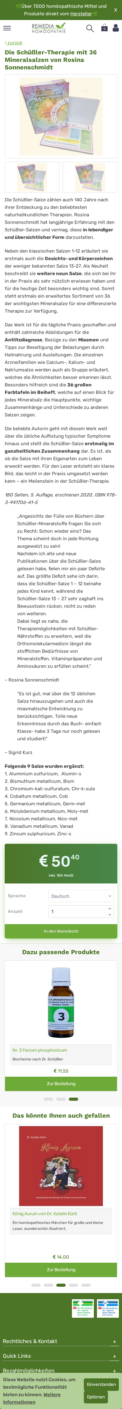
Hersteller (81, 14)
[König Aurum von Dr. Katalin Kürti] (61, 1166)
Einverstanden (101, 1384)
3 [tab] (73, 1099)
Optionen (96, 1397)
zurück (14, 43)
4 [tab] (73, 1285)
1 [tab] (48, 1099)
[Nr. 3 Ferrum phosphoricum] (61, 1002)
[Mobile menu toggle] (7, 28)
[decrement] (109, 915)
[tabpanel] (61, 1025)
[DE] (49, 28)
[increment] (109, 908)
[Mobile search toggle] (90, 28)
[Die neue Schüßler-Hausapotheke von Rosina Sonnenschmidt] (61, 116)
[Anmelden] (116, 28)
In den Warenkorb (61, 931)
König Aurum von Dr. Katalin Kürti (45, 1213)
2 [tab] (61, 1099)
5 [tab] (86, 1285)
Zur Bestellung (61, 1083)
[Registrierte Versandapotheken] (83, 1308)
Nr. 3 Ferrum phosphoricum (40, 1050)
